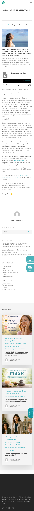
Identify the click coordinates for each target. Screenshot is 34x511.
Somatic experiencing (8, 289)
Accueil (4, 25)
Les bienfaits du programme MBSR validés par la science (17, 247)
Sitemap (27, 499)
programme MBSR (19, 160)
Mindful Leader (6, 283)
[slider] (27, 80)
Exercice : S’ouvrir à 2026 (9, 252)
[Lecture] (5, 81)
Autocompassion (7, 266)
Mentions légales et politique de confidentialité (16, 501)
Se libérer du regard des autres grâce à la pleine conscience (16, 255)
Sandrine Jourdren (17, 220)
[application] (17, 81)
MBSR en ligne (19, 499)
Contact (30, 270)
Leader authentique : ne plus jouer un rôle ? (15, 250)
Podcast (4, 287)
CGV (3, 503)
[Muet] (23, 81)
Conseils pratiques (7, 270)
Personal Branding (7, 285)
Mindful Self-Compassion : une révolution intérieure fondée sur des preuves (14, 243)
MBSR (3, 278)
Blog (9, 25)
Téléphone (30, 261)
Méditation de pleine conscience (12, 281)
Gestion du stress (7, 276)
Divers (4, 274)
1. (14, 85)
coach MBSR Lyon (7, 499)
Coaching (5, 268)
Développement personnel (10, 272)
